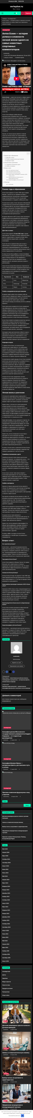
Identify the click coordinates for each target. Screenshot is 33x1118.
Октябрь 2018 (6, 954)
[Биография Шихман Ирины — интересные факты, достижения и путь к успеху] (16, 751)
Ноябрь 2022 (5, 920)
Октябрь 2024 (6, 859)
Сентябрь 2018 (6, 957)
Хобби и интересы (10, 166)
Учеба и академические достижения (15, 159)
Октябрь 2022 (6, 923)
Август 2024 (5, 866)
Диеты (4, 974)
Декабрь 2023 (6, 893)
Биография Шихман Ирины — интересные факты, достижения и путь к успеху (16, 765)
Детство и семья (10, 157)
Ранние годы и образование (11, 155)
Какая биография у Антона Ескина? (16, 179)
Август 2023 (5, 903)
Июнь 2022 (5, 937)
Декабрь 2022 (6, 917)
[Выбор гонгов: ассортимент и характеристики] (16, 1066)
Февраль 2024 (6, 886)
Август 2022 (5, 930)
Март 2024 (5, 883)
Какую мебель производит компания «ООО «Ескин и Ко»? (18, 175)
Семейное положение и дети (13, 164)
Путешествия (5, 991)
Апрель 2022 (5, 944)
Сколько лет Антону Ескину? (15, 173)
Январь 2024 (5, 889)
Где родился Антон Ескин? (14, 171)
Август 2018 (5, 961)
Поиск (5, 801)
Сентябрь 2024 (6, 862)
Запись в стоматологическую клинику (12, 822)
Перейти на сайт (16, 662)
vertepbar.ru (16, 6)
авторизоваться (6, 701)
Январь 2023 (5, 913)
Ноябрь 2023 (5, 896)
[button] (2, 13)
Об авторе (6, 182)
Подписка (28, 13)
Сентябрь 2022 (6, 927)
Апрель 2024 (5, 879)
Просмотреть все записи (16, 666)
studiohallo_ (6, 53)
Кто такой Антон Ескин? (14, 170)
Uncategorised (6, 30)
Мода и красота (6, 981)
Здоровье (5, 978)
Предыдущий (16, 679)
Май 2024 (5, 876)
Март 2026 (5, 855)
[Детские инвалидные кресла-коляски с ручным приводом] (16, 1014)
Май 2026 (5, 849)
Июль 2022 (5, 934)
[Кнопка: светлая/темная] (15, 13)
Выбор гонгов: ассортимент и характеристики (14, 826)
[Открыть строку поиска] (18, 13)
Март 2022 (5, 947)
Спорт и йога (5, 995)
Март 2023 (5, 906)
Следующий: (16, 686)
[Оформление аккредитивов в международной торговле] (16, 1093)
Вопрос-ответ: (7, 168)
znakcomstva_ (6, 796)
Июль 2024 (5, 869)
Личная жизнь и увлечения (11, 162)
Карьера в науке (10, 160)
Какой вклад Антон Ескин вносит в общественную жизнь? (16, 178)
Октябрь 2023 (6, 900)
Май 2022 (5, 940)
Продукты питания (7, 988)
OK (22, 1115)
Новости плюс (6, 985)
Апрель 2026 (5, 852)
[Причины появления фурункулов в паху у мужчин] (16, 781)
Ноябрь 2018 (5, 951)
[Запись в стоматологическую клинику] (16, 1041)
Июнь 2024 (5, 872)
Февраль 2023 (6, 910)
